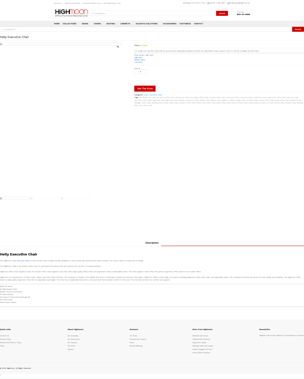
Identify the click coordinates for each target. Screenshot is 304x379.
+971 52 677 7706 (198, 3)
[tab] (152, 244)
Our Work (71, 346)
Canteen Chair (214, 97)
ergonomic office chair (276, 97)
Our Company (73, 336)
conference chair (259, 97)
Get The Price (145, 88)
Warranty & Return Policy (92, 3)
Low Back (138, 62)
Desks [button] (85, 24)
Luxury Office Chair (266, 100)
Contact (198, 24)
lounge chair (240, 100)
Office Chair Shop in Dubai (232, 103)
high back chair (159, 100)
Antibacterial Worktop (201, 339)
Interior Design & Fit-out (202, 349)
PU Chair (270, 103)
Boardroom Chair (182, 97)
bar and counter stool (165, 97)
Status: (137, 45)
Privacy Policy (5, 339)
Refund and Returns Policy (10, 342)
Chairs (146, 95)
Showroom (58, 3)
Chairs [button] (97, 24)
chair (223, 97)
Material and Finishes (73, 3)
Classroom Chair (232, 97)
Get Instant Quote (109, 3)
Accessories (169, 24)
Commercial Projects (138, 339)
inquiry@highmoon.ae (242, 3)
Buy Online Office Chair (199, 97)
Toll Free (240, 12)
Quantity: (137, 68)
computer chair (246, 97)
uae (140, 105)
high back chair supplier (175, 100)
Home (57, 24)
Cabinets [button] (125, 24)
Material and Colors (200, 336)
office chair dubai (214, 103)
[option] (61, 120)
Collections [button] (69, 24)
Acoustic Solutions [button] (146, 24)
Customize (185, 24)
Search (222, 13)
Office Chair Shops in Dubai (255, 103)
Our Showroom (74, 339)
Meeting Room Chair (160, 103)
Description (152, 243)
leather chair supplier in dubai (222, 100)
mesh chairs (173, 103)
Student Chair (290, 103)
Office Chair (200, 103)
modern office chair (187, 103)
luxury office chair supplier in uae (288, 100)
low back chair (252, 100)
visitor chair (147, 105)
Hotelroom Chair (192, 100)
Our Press (133, 336)
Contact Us (4, 336)
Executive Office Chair (143, 100)
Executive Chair (156, 95)
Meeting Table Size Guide (202, 346)
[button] (0, 375)
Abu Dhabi (143, 97)
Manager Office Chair (142, 103)
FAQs (2, 346)
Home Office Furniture (201, 353)
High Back (138, 57)
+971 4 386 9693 (218, 3)
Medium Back (139, 60)
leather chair (204, 100)
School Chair (279, 103)
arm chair (152, 97)
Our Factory (72, 342)
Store (132, 342)
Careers (71, 349)
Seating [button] (110, 24)
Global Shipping (136, 346)
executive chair (292, 97)
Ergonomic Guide (199, 342)
